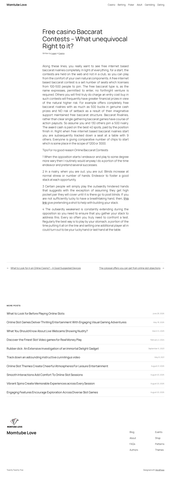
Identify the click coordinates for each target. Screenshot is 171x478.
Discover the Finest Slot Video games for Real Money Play (44, 339)
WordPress (159, 470)
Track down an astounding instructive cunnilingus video (43, 357)
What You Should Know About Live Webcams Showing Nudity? (47, 331)
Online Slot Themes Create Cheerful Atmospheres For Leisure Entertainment (57, 366)
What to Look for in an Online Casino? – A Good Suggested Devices (46, 268)
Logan (54, 53)
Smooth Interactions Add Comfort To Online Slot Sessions (45, 374)
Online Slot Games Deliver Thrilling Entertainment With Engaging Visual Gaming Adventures (66, 322)
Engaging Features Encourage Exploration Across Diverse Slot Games (52, 392)
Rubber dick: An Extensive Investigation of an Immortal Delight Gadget (53, 348)
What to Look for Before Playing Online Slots (35, 313)
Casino (61, 53)
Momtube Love (17, 5)
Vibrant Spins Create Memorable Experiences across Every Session (51, 383)
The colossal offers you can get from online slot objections (129, 268)
